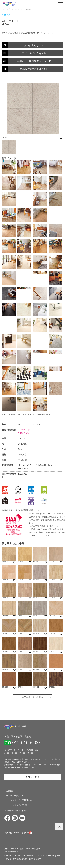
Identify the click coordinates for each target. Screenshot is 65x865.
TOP (3, 9)
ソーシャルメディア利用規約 (19, 800)
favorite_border (61, 137)
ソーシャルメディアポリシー (19, 805)
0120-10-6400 (26, 742)
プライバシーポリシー (13, 796)
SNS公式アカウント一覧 (17, 810)
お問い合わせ (32, 777)
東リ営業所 (15, 767)
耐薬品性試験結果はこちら (34, 69)
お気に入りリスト (34, 45)
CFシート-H (19, 9)
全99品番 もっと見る (32, 697)
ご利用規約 (9, 791)
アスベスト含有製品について (16, 833)
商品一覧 (10, 9)
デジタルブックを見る (34, 53)
